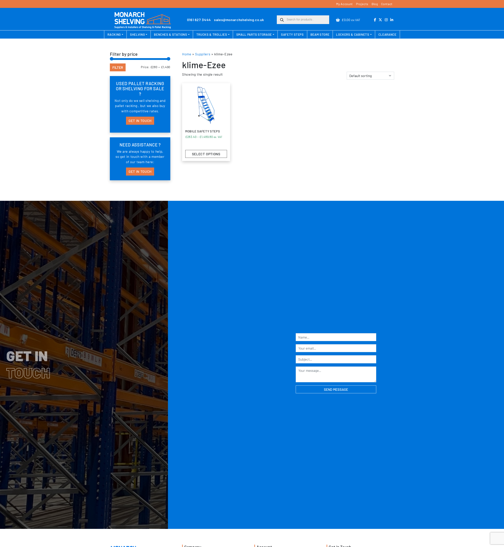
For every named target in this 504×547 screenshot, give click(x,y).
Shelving (137, 34)
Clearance (387, 34)
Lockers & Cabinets (352, 34)
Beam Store (319, 34)
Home (186, 54)
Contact (387, 4)
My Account (344, 4)
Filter (117, 67)
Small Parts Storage (254, 34)
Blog (375, 4)
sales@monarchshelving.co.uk (239, 20)
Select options (206, 154)
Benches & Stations (170, 34)
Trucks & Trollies (211, 34)
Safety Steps (292, 34)
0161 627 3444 (199, 20)
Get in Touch (140, 120)
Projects (362, 4)
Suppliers (202, 54)
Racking (114, 34)
